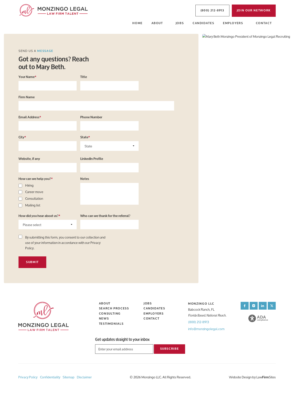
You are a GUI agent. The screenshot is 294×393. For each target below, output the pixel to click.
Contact (264, 23)
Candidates (203, 23)
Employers (233, 23)
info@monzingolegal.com (206, 329)
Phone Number (91, 117)
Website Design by (242, 377)
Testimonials (111, 324)
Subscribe (169, 349)
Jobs (180, 23)
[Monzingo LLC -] (54, 10)
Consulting (110, 314)
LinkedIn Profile (91, 159)
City (22, 137)
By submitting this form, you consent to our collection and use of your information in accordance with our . (65, 243)
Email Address (30, 117)
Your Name (27, 77)
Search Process (114, 308)
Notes (84, 179)
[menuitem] (137, 24)
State (85, 137)
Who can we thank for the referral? (105, 216)
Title (83, 77)
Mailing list (32, 205)
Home (137, 23)
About (157, 23)
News (104, 319)
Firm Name (27, 97)
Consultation (34, 198)
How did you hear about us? (39, 216)
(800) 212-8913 (198, 322)
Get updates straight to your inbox (122, 339)
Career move (34, 192)
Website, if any (29, 159)
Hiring (29, 185)
